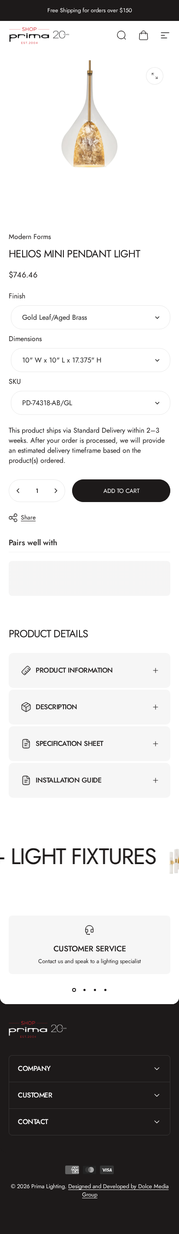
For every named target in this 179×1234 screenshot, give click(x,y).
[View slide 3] (95, 989)
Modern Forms (30, 237)
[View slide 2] (84, 989)
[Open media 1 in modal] (154, 76)
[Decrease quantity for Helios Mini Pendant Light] (18, 491)
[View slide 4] (105, 989)
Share (28, 517)
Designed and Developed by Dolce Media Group (118, 1190)
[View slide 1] (74, 989)
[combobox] (90, 317)
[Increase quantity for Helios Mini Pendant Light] (55, 491)
